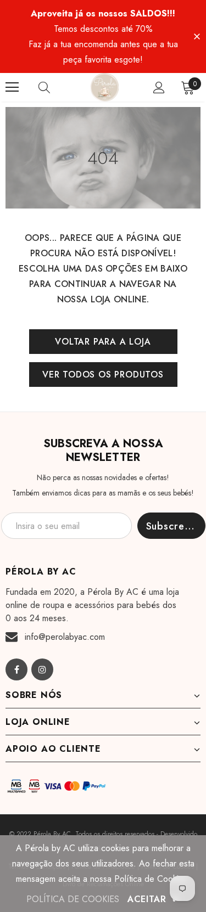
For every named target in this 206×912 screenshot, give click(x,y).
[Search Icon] (54, 87)
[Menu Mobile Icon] (12, 87)
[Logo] (104, 87)
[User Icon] (159, 87)
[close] (196, 35)
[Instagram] (42, 669)
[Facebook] (16, 669)
